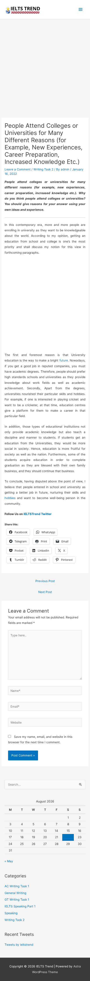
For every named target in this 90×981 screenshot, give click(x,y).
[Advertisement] (45, 71)
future (63, 360)
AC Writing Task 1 (17, 886)
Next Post (45, 592)
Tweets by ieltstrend (19, 944)
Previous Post (45, 581)
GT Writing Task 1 (17, 899)
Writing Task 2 (43, 169)
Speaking (11, 913)
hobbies (10, 498)
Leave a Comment (18, 169)
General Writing (15, 893)
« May (9, 861)
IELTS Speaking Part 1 (20, 906)
